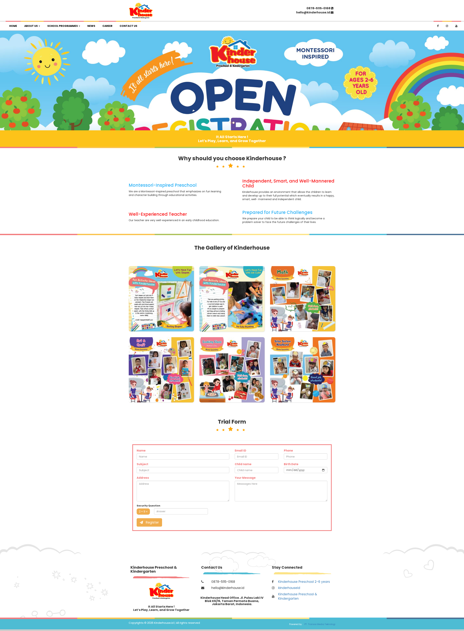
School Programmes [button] (62, 26)
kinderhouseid (289, 588)
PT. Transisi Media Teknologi (319, 624)
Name (141, 450)
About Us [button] (31, 26)
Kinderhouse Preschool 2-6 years (304, 582)
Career (107, 26)
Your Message (245, 478)
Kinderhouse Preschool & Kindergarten (297, 596)
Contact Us (128, 26)
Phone (288, 450)
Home (13, 26)
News (91, 26)
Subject (142, 464)
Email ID (240, 450)
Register (152, 522)
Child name (243, 464)
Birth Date (291, 464)
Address (143, 478)
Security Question (148, 505)
